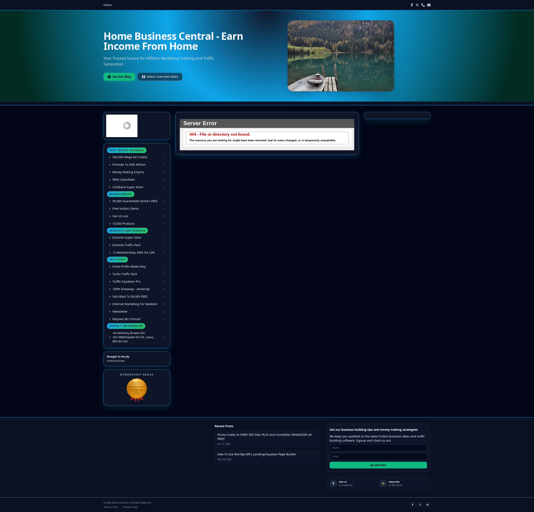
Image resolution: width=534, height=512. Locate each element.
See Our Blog (121, 77)
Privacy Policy (130, 506)
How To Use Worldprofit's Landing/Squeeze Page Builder (256, 454)
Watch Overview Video (162, 77)
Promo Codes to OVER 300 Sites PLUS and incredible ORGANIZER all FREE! (264, 437)
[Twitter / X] (417, 5)
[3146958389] (423, 5)
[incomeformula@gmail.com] (429, 5)
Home (107, 5)
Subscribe (380, 465)
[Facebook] (412, 5)
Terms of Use (110, 506)
